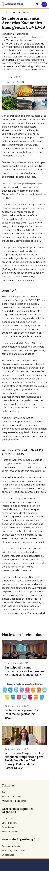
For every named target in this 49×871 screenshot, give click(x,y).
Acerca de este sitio (11, 846)
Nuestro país (8, 818)
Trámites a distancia (11, 796)
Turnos (5, 792)
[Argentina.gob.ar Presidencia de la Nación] (12, 4)
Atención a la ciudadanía (14, 801)
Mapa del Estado (10, 832)
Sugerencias (8, 855)
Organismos (8, 827)
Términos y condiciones (13, 850)
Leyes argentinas (10, 823)
